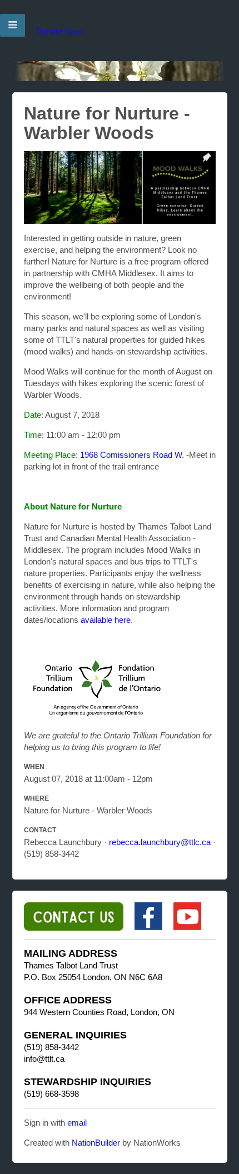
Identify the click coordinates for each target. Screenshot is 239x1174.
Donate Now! (59, 31)
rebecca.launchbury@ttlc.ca (160, 842)
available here (106, 620)
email (77, 1122)
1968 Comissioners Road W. (132, 454)
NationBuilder (96, 1142)
